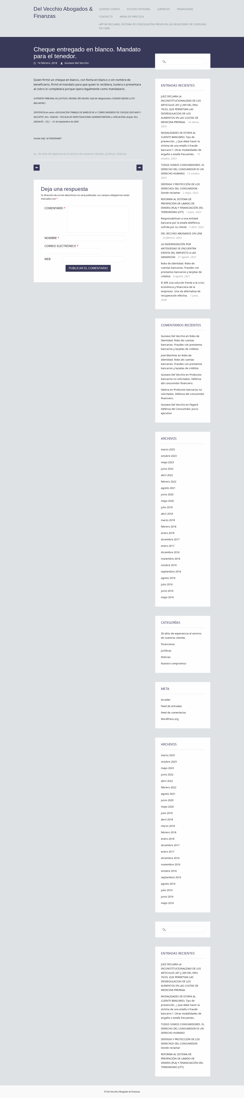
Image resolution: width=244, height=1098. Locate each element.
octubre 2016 (169, 565)
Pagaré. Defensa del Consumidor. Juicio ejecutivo (180, 409)
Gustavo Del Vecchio (76, 63)
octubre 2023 (169, 456)
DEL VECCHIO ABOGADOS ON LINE (181, 233)
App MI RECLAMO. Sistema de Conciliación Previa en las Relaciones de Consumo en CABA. (152, 26)
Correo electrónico (61, 246)
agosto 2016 (168, 578)
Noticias (121, 153)
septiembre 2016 (171, 571)
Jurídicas (164, 9)
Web (47, 259)
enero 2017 (167, 545)
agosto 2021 (168, 488)
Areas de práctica (132, 16)
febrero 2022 (168, 481)
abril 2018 (167, 513)
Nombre (51, 238)
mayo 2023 (167, 462)
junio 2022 (167, 468)
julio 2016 (167, 584)
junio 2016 (167, 590)
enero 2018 (167, 533)
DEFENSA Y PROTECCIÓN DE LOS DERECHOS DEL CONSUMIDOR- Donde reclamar (180, 188)
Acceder (166, 699)
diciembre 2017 (170, 539)
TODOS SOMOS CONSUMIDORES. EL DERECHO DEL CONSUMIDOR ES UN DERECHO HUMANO (182, 169)
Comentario (55, 208)
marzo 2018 (168, 520)
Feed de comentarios (173, 712)
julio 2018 (167, 507)
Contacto (106, 16)
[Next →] (139, 168)
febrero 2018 (168, 526)
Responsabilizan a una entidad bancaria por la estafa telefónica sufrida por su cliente (180, 223)
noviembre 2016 (170, 558)
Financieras (185, 9)
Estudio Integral (138, 9)
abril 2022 (167, 475)
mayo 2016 (167, 597)
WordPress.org (170, 719)
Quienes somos (109, 9)
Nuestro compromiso (173, 663)
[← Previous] (37, 168)
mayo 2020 (167, 500)
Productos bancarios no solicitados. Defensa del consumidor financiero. (181, 379)
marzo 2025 (168, 449)
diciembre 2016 (170, 552)
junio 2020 (167, 494)
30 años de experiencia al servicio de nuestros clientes (71, 153)
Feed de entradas (171, 706)
